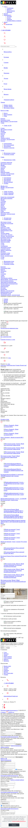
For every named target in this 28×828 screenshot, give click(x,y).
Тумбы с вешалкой (9, 193)
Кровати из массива (9, 147)
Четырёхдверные (8, 182)
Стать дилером (8, 658)
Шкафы (3, 131)
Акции (5, 22)
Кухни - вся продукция (7, 255)
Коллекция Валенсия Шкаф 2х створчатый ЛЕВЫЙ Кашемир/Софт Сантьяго (12, 475)
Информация (7, 15)
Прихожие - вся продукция (8, 214)
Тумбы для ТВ (7, 125)
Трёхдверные (7, 180)
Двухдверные (7, 179)
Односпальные (8, 143)
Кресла (5, 113)
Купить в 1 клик (10, 339)
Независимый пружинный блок (9, 283)
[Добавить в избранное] (7, 322)
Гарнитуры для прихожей (7, 197)
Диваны (3, 102)
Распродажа (9, 24)
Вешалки (3, 202)
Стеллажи (3, 132)
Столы (2, 135)
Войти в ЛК (4, 758)
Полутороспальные (9, 145)
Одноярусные (7, 219)
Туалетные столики (9, 154)
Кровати (3, 118)
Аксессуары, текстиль (6, 234)
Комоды (3, 133)
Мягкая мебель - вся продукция (9, 121)
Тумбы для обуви (8, 191)
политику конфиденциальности (19, 821)
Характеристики (10, 365)
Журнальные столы (9, 261)
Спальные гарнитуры (6, 162)
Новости (9, 9)
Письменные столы (6, 229)
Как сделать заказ (8, 673)
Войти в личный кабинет (17, 780)
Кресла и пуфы (5, 110)
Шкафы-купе (4, 186)
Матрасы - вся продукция (7, 290)
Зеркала (3, 168)
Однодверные (7, 177)
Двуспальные (7, 146)
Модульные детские (6, 222)
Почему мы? (23, 365)
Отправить (3, 598)
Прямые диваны (8, 105)
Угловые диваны (8, 106)
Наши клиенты (8, 656)
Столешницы (4, 246)
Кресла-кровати (8, 114)
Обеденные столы (8, 262)
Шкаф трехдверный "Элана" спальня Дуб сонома (14, 541)
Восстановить (19, 757)
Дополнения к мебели (6, 278)
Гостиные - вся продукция (8, 139)
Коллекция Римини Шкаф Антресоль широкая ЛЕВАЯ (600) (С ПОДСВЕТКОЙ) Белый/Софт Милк (13, 522)
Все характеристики (6, 336)
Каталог (6, 13)
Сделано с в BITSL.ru (7, 712)
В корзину (3, 339)
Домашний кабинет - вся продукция (10, 295)
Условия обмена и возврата (14, 20)
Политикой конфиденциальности (9, 736)
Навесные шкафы (5, 241)
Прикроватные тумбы (9, 159)
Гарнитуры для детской (7, 223)
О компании (10, 8)
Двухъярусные (7, 218)
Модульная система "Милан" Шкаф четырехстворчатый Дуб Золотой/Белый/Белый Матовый (13, 581)
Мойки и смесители (6, 250)
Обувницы (3, 208)
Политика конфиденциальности (9, 710)
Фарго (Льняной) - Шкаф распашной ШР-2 (12, 437)
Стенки (3, 128)
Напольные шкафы (6, 240)
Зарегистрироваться (16, 745)
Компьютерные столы (6, 230)
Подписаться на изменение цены (9, 328)
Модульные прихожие (6, 198)
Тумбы (2, 123)
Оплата (9, 18)
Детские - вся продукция (7, 236)
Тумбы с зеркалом (8, 194)
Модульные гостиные (6, 129)
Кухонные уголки (5, 120)
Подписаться (5, 803)
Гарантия (9, 19)
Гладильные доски (5, 268)
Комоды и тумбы (5, 227)
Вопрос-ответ (7, 666)
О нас (5, 6)
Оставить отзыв (5, 419)
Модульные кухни (5, 239)
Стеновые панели (5, 248)
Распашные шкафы (6, 175)
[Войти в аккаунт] (14, 37)
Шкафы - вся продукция (7, 187)
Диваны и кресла (5, 138)
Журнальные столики (9, 153)
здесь (9, 358)
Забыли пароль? (5, 747)
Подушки (3, 288)
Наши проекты (11, 10)
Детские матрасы (5, 285)
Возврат (6, 671)
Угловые (6, 183)
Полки (2, 136)
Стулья (2, 244)
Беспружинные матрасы (7, 281)
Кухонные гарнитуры (6, 237)
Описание (3, 365)
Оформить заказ (5, 789)
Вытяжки (3, 251)
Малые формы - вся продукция (9, 279)
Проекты (6, 653)
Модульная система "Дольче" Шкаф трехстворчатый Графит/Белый (10, 456)
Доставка (9, 16)
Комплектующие (5, 172)
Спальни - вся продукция (7, 173)
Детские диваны (5, 233)
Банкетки (3, 209)
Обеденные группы (6, 247)
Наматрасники (4, 286)
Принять (14, 825)
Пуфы (5, 116)
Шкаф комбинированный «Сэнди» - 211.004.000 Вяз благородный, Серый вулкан (13, 499)
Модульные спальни (6, 164)
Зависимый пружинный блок (8, 282)
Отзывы (17, 365)
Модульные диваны (9, 107)
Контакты (9, 12)
